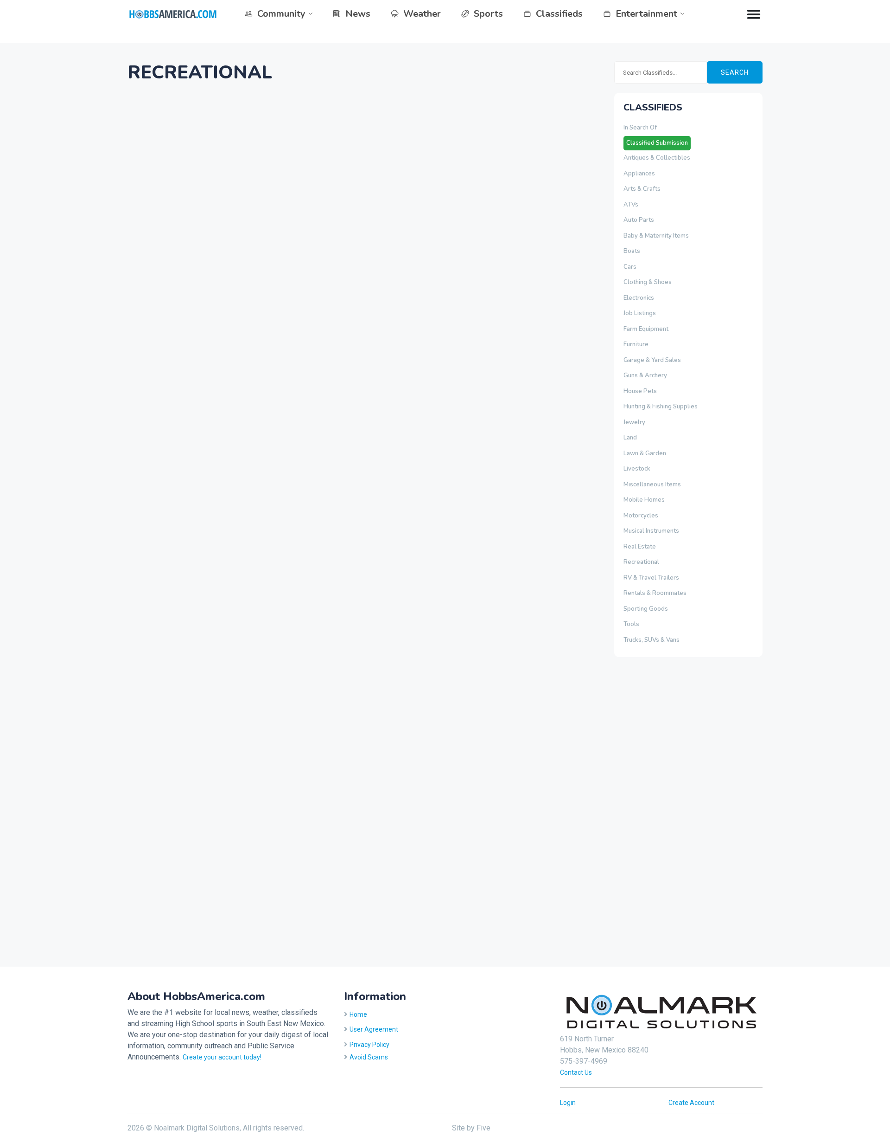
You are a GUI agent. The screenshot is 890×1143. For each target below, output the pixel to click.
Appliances (639, 173)
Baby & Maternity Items (656, 236)
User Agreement (374, 1029)
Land (630, 437)
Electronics (638, 298)
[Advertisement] (651, 810)
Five (483, 1128)
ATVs (630, 204)
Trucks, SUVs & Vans (651, 640)
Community (281, 13)
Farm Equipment (645, 329)
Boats (631, 251)
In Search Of (640, 127)
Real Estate (639, 546)
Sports (488, 13)
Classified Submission (657, 143)
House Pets (640, 391)
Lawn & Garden (644, 453)
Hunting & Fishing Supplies (660, 406)
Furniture (635, 344)
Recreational (641, 562)
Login (568, 1102)
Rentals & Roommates (655, 593)
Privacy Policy (369, 1044)
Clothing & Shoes (647, 282)
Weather (422, 13)
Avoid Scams (369, 1057)
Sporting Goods (645, 609)
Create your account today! (222, 1057)
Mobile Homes (644, 500)
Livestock (636, 469)
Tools (631, 624)
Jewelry (634, 422)
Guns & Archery (645, 375)
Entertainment (646, 13)
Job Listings (639, 313)
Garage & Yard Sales (652, 360)
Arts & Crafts (642, 189)
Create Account (691, 1102)
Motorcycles (640, 515)
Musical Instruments (651, 531)
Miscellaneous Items (652, 484)
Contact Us (576, 1072)
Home (358, 1014)
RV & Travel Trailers (651, 578)
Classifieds (559, 13)
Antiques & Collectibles (656, 158)
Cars (629, 267)
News (357, 13)
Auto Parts (638, 220)
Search (735, 72)
